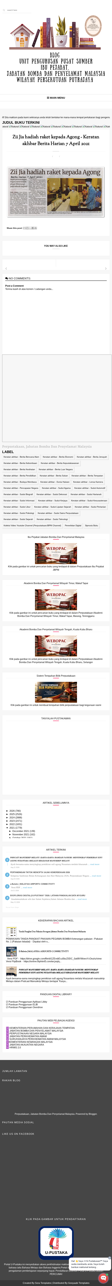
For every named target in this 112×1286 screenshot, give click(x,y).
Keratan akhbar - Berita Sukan (54, 475)
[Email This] (24, 228)
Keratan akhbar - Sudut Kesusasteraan (89, 500)
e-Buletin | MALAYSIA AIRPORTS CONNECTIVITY (32, 884)
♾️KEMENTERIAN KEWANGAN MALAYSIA (29, 1042)
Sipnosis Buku (91, 525)
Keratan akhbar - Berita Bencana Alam (21, 457)
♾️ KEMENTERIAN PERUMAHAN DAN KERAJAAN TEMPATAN (40, 1028)
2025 (12, 814)
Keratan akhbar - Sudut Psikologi (19, 513)
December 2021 (21, 831)
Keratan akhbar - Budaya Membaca (20, 482)
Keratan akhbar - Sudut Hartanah (86, 494)
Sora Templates (43, 1283)
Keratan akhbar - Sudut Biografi (18, 494)
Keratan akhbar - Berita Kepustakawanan (60, 463)
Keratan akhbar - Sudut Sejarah (18, 519)
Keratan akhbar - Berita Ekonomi (58, 457)
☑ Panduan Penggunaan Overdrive (24, 1007)
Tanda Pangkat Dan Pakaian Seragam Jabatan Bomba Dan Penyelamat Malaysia (52, 931)
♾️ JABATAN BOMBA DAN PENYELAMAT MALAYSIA (34, 1031)
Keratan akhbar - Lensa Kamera (88, 482)
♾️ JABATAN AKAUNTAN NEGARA (25, 1045)
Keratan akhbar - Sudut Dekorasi (52, 494)
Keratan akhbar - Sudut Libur (17, 507)
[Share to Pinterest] (35, 228)
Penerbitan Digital (73, 525)
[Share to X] (30, 228)
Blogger (93, 1114)
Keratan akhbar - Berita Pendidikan (20, 475)
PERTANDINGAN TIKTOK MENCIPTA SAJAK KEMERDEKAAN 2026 (40, 872)
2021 (12, 828)
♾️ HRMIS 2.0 (13, 1047)
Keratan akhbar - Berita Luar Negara (56, 469)
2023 (12, 821)
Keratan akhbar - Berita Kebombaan (20, 463)
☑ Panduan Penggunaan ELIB (22, 1004)
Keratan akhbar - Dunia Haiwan (54, 482)
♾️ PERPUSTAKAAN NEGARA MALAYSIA (29, 1033)
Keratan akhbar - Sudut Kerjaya (52, 500)
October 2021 (19, 838)
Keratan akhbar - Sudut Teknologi (52, 519)
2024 (12, 817)
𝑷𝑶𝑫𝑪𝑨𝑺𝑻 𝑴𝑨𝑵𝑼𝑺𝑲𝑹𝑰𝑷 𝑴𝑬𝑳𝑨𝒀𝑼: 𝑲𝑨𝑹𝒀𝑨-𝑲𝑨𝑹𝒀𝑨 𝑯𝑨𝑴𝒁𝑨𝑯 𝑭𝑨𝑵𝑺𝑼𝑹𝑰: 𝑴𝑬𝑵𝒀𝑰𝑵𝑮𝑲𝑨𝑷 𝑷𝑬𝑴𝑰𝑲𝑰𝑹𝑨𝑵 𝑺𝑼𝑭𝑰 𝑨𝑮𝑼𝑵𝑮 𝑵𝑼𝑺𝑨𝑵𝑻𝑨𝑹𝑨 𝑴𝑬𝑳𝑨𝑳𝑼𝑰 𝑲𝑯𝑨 (59, 971)
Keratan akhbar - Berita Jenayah (92, 457)
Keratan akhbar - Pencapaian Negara (21, 488)
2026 (12, 811)
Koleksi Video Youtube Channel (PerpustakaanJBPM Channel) (32, 525)
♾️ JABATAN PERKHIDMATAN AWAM (26, 1036)
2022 (12, 824)
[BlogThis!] (27, 228)
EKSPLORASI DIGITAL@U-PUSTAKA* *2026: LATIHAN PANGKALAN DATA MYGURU (47, 895)
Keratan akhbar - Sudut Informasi (19, 500)
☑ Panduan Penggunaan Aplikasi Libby (26, 1002)
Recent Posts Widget (12, 907)
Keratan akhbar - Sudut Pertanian (90, 507)
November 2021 (21, 834)
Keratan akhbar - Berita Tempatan (87, 475)
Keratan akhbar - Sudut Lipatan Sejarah (52, 507)
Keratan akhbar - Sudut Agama (56, 488)
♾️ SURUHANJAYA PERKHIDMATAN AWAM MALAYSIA (36, 1039)
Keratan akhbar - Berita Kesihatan (19, 469)
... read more (93, 864)
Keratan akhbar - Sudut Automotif (89, 488)
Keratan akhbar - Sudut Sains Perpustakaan (58, 513)
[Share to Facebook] (32, 228)
